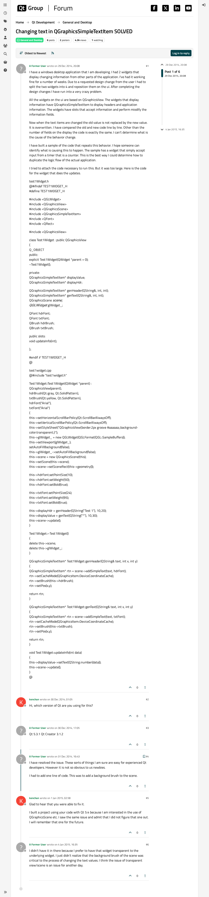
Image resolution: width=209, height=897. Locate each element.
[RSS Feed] (53, 53)
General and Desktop (31, 40)
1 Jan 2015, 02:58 (60, 798)
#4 (147, 756)
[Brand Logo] (44, 8)
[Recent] (5, 13)
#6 (147, 844)
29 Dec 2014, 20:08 (69, 66)
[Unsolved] (5, 70)
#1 (147, 66)
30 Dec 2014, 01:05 (61, 699)
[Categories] (5, 5)
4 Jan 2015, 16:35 (68, 844)
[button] (5, 892)
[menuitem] (203, 5)
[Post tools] (145, 687)
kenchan (34, 699)
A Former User (37, 66)
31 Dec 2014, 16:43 (69, 756)
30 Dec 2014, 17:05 (69, 728)
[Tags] (5, 21)
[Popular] (5, 29)
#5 (147, 798)
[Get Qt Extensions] (5, 62)
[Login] (203, 5)
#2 (147, 699)
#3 (147, 728)
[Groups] (5, 45)
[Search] (5, 54)
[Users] (5, 37)
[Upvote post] (130, 687)
